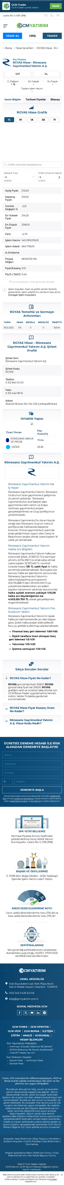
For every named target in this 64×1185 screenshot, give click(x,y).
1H (20, 119)
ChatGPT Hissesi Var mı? (22, 1052)
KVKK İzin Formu (42, 1152)
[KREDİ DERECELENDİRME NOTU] (32, 897)
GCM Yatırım (12, 1166)
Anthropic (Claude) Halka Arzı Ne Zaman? (31, 1046)
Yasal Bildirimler (23, 1138)
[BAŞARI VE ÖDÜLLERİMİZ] (32, 860)
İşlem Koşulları (27, 294)
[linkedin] (38, 1012)
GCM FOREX (19, 1026)
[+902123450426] (52, 15)
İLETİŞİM (47, 1031)
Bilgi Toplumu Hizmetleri (46, 1138)
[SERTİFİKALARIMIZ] (32, 934)
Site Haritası (32, 1144)
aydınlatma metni (19, 801)
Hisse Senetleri (24, 48)
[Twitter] (25, 1012)
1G (9, 119)
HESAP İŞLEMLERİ (31, 1039)
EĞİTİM (15, 1035)
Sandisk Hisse (16, 1063)
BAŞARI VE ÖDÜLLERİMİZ (32, 871)
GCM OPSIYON (40, 1026)
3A (43, 119)
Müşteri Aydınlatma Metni (18, 1152)
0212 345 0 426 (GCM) (21, 992)
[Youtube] (32, 1012)
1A (32, 119)
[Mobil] (5, 26)
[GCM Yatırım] (32, 27)
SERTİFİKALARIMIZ (32, 945)
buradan (53, 1179)
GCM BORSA (31, 1031)
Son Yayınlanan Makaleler (22, 1043)
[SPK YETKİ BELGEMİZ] (32, 820)
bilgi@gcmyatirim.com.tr (24, 998)
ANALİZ (27, 1035)
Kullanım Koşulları (13, 1141)
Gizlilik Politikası (32, 1141)
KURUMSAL (42, 1035)
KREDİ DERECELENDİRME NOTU (32, 908)
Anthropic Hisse (34, 1060)
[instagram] (44, 1012)
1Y (54, 119)
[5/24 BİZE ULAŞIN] (46, 15)
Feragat (13, 294)
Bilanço (55, 99)
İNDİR (55, 6)
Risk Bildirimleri (51, 1141)
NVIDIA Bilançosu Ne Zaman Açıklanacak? (31, 1049)
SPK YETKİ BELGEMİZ (32, 831)
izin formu (36, 801)
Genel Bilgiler (12, 99)
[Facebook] (19, 1012)
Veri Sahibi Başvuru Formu (42, 1155)
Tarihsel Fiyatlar (36, 99)
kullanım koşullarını (24, 798)
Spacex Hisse (16, 1060)
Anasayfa (8, 1138)
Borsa (8, 48)
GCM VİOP (14, 1031)
